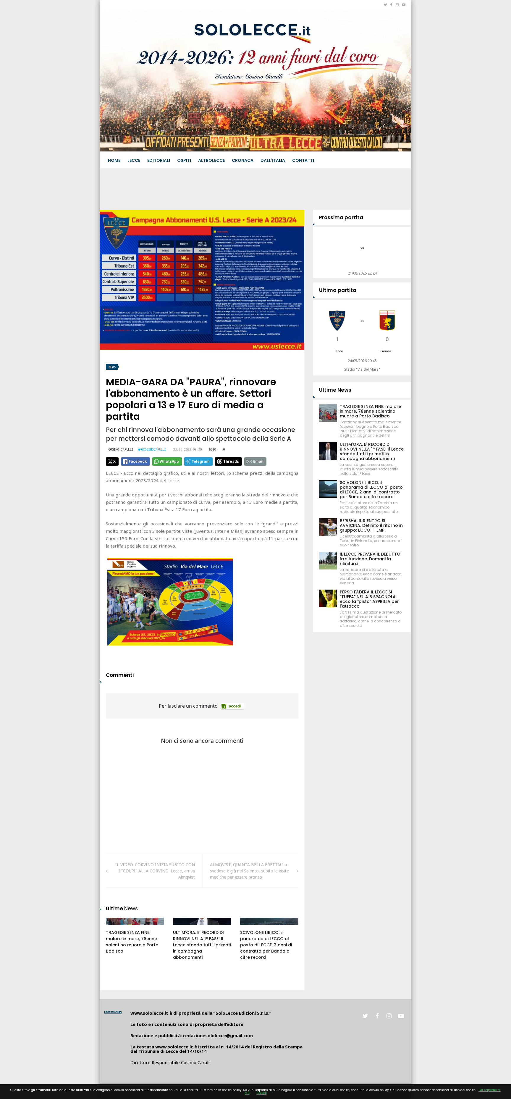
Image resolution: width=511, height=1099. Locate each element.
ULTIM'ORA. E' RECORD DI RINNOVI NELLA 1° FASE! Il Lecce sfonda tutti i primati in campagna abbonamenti (202, 944)
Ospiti (184, 160)
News (112, 367)
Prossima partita (341, 217)
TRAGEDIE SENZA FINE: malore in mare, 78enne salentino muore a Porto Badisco (132, 941)
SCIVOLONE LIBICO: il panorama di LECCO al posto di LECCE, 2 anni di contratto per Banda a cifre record (266, 944)
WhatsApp (169, 461)
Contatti (303, 160)
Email (258, 461)
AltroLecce (211, 160)
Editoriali (158, 160)
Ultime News (335, 389)
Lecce (133, 160)
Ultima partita (337, 290)
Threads (231, 461)
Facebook (138, 461)
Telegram (201, 461)
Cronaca (242, 160)
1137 (251, 927)
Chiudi (262, 1093)
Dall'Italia (273, 160)
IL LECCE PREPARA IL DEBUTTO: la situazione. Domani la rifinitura (370, 559)
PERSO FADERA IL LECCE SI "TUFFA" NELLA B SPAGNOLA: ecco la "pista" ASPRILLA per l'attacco (369, 599)
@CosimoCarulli (153, 449)
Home (114, 160)
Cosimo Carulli (121, 449)
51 (115, 927)
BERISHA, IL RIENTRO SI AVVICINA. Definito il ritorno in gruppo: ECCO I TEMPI (371, 525)
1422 (184, 927)
